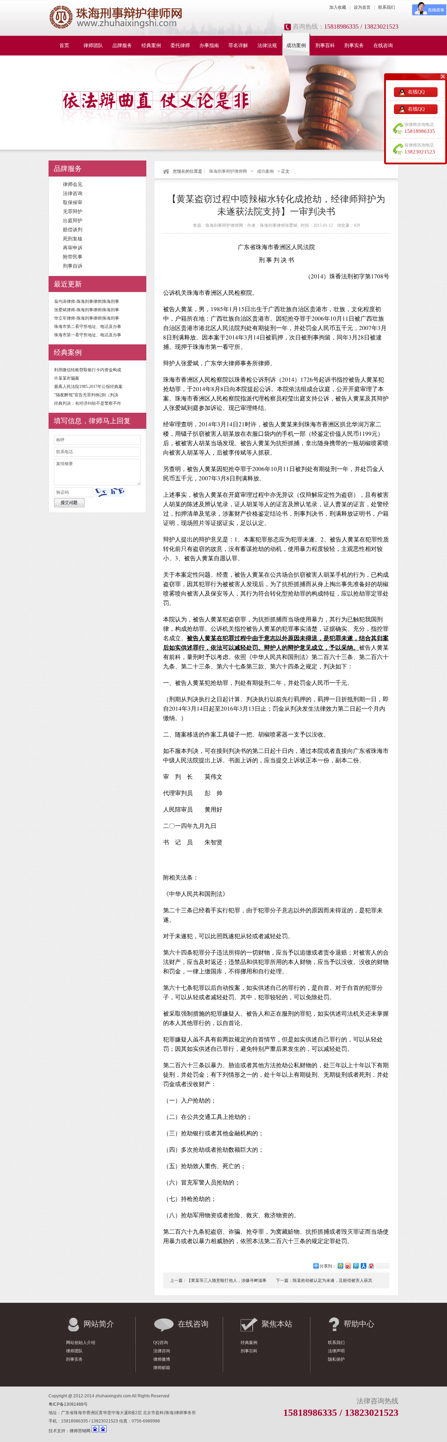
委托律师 (180, 45)
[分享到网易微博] (371, 1265)
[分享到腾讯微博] (355, 1265)
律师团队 (93, 45)
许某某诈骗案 (66, 378)
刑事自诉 (72, 266)
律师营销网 (79, 1430)
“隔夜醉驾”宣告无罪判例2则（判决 (86, 395)
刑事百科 (325, 45)
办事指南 (209, 45)
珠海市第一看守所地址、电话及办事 (87, 335)
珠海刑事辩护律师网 (228, 171)
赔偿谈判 (72, 229)
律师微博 (161, 1359)
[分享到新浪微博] (348, 1265)
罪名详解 (238, 45)
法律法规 (267, 45)
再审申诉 (72, 248)
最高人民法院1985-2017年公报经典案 (88, 386)
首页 (64, 45)
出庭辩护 (72, 220)
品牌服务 (122, 45)
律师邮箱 (161, 1367)
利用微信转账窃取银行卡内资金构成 (87, 369)
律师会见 (72, 184)
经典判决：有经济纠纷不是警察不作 (87, 403)
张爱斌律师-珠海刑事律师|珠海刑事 (86, 309)
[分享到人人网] (363, 1265)
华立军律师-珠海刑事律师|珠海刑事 (86, 318)
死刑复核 (72, 238)
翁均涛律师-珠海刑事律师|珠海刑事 (86, 301)
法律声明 (336, 1350)
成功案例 (296, 45)
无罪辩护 (72, 211)
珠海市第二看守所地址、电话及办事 (87, 326)
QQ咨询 (160, 1342)
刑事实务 (354, 45)
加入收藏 (337, 7)
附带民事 (72, 257)
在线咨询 (383, 45)
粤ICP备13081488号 (68, 1404)
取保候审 (72, 202)
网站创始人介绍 (80, 1342)
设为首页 (362, 7)
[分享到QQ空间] (340, 1265)
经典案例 (151, 45)
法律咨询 (72, 193)
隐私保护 (336, 1359)
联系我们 (386, 7)
